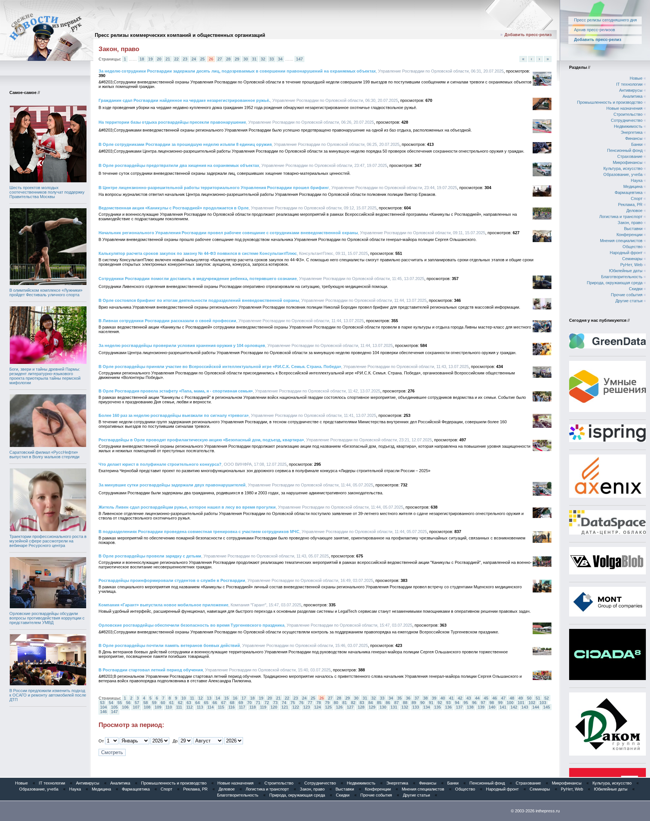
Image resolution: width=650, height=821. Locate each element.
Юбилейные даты (625, 270)
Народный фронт (626, 252)
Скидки (635, 288)
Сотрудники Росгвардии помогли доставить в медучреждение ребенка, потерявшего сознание (198, 278)
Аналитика (632, 96)
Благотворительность (621, 276)
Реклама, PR (630, 204)
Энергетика (631, 132)
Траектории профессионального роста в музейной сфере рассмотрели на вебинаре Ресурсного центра (48, 541)
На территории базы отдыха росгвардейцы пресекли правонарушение (172, 122)
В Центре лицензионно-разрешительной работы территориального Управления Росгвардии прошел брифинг (214, 187)
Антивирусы (630, 90)
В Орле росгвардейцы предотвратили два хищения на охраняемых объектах (179, 165)
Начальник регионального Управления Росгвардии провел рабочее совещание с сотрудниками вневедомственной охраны (228, 232)
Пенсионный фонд (624, 150)
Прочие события (626, 294)
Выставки (633, 228)
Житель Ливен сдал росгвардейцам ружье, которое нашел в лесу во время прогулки (187, 507)
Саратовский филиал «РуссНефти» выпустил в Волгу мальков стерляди (44, 454)
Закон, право (630, 222)
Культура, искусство (622, 168)
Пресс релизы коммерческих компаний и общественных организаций (180, 35)
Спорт (636, 198)
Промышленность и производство (609, 102)
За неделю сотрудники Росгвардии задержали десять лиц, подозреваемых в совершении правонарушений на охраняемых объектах (237, 71)
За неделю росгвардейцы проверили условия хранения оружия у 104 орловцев (182, 345)
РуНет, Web (631, 264)
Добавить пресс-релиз (527, 34)
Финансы (633, 138)
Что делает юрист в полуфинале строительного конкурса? (160, 464)
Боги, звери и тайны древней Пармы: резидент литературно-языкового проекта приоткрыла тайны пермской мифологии (44, 376)
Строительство (628, 114)
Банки (636, 144)
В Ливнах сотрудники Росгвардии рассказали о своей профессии (167, 320)
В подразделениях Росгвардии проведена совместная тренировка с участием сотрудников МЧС (199, 531)
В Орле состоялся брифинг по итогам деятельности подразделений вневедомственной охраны (199, 300)
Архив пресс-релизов (594, 29)
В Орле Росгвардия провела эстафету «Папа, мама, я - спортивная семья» (176, 391)
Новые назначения (624, 108)
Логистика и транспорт (620, 216)
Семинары (632, 258)
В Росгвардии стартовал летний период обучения (151, 670)
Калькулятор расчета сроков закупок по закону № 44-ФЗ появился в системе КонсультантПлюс (198, 253)
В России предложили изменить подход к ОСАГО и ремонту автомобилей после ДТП (47, 695)
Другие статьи (628, 300)
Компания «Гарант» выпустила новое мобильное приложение (163, 605)
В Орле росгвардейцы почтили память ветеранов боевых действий (169, 645)
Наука (636, 180)
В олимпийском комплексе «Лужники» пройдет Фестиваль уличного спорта (45, 292)
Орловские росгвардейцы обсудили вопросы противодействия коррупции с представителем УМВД (47, 618)
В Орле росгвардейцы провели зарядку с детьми (150, 556)
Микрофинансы (627, 162)
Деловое (634, 210)
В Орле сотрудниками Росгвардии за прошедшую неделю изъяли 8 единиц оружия (185, 144)
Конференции (629, 234)
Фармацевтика (628, 192)
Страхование (629, 156)
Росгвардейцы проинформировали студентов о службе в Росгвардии (172, 580)
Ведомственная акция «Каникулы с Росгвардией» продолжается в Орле (174, 208)
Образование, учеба (622, 174)
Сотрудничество (626, 120)
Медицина (632, 186)
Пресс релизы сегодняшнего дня (605, 20)
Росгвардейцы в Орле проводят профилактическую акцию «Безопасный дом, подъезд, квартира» (201, 440)
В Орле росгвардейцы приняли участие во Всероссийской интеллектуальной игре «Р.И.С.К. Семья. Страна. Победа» (220, 366)
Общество (632, 246)
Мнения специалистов (621, 240)
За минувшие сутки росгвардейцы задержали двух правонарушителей (172, 485)
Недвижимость (628, 126)
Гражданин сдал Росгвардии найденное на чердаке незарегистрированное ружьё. (184, 100)
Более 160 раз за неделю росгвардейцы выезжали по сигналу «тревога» (174, 415)
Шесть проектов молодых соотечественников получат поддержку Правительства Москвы (47, 192)
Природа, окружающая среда (614, 282)
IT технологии (629, 84)
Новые (636, 78)
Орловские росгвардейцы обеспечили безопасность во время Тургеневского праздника (191, 625)
